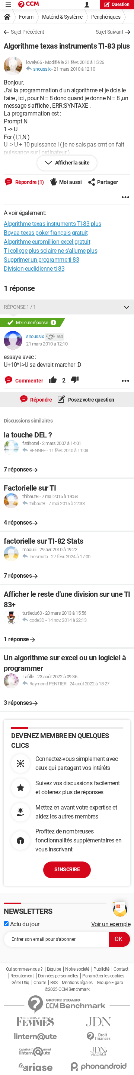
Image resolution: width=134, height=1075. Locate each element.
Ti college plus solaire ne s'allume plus (50, 250)
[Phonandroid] (98, 1066)
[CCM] (28, 4)
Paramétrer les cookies (103, 976)
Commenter (28, 381)
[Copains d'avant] (35, 1051)
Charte (40, 982)
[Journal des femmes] (35, 1021)
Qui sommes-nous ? (24, 969)
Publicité (101, 969)
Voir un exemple (111, 924)
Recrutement (22, 976)
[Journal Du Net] (98, 1021)
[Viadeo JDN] (98, 1051)
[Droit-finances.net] (98, 1036)
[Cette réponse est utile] (53, 380)
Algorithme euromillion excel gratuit (47, 241)
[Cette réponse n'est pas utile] (75, 380)
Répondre (40, 400)
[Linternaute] (35, 1036)
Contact (121, 969)
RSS (54, 982)
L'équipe (54, 969)
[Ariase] (35, 1067)
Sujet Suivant (110, 32)
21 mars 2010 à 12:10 (74, 69)
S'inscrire (67, 869)
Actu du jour (24, 924)
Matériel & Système (62, 17)
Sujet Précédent (27, 32)
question (121, 4)
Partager (107, 182)
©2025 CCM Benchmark (67, 989)
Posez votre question (90, 400)
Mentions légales (77, 982)
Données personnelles (58, 976)
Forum (26, 17)
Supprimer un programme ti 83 (41, 259)
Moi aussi (70, 182)
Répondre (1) (29, 182)
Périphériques (106, 17)
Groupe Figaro (110, 982)
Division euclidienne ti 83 (34, 268)
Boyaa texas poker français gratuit (45, 232)
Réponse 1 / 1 (20, 307)
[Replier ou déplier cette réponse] (127, 307)
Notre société (77, 969)
